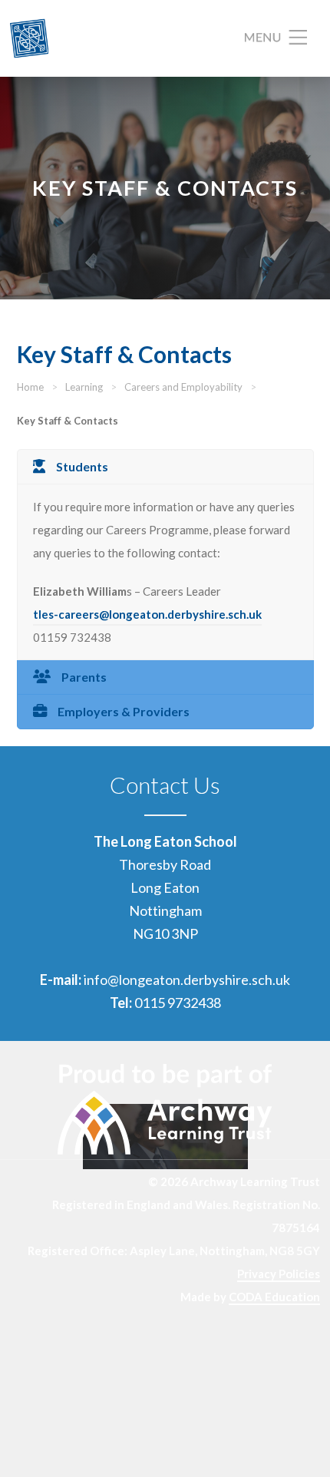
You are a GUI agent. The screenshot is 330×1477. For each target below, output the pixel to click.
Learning (84, 387)
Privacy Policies (278, 1273)
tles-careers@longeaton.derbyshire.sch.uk (147, 614)
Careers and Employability (183, 387)
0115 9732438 (177, 1002)
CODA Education (274, 1297)
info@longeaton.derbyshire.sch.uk (187, 979)
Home (30, 387)
